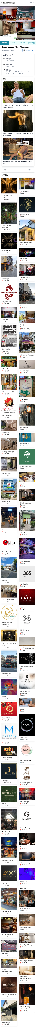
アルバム (22, 43)
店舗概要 (4, 43)
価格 (13, 43)
